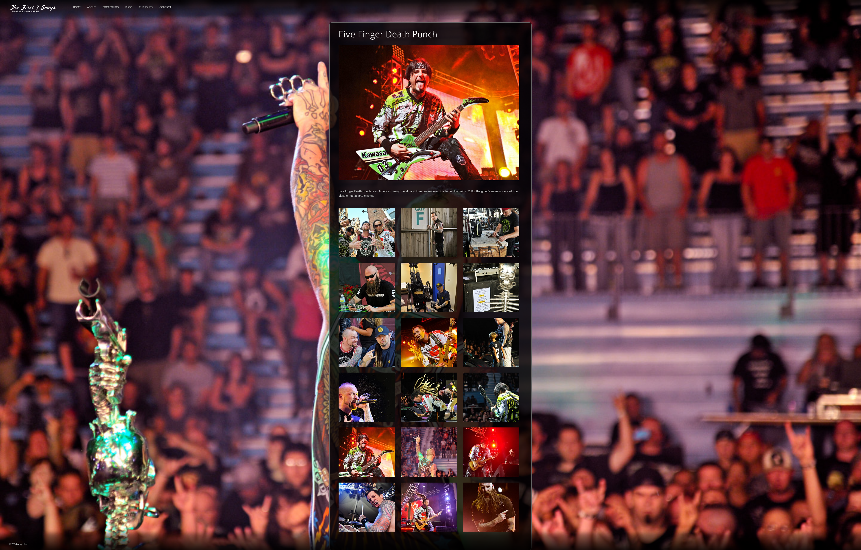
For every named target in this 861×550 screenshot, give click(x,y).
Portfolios (110, 7)
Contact (165, 7)
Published (146, 7)
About (91, 7)
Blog (128, 7)
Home (76, 7)
